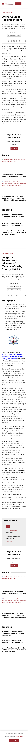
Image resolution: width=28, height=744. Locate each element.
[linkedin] (11, 41)
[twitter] (14, 41)
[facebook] (8, 41)
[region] (14, 737)
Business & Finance (7, 12)
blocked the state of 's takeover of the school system (13, 357)
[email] (19, 41)
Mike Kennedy (14, 283)
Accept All (14, 740)
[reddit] (17, 41)
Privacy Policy (19, 736)
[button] (3, 4)
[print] (25, 41)
